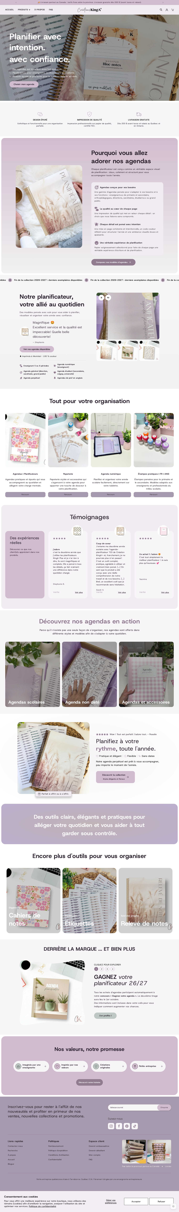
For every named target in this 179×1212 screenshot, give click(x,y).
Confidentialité (55, 1159)
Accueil (9, 9)
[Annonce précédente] (16, 2)
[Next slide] (166, 562)
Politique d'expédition (58, 1150)
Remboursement (56, 1146)
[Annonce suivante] (163, 2)
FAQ (51, 9)
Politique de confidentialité (42, 1206)
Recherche (13, 1150)
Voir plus (79, 592)
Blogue (11, 1164)
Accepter (136, 1201)
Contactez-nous (15, 1146)
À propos (39, 9)
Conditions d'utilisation (58, 1155)
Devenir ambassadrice (99, 1146)
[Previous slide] (13, 562)
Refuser (161, 1201)
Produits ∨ (24, 9)
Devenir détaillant (97, 1150)
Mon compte (94, 1155)
